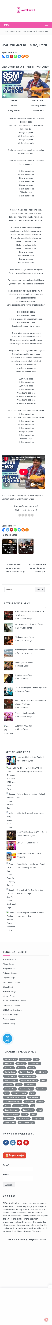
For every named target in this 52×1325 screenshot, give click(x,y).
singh (25, 1114)
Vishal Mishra (10, 1123)
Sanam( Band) (9, 1024)
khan (6, 1093)
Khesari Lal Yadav (19, 1093)
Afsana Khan (25, 1059)
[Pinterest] (11, 56)
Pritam (7, 1106)
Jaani (19, 1085)
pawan (40, 1101)
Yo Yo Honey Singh (26, 1123)
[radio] (19, 516)
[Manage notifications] (46, 1320)
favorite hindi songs (27, 1076)
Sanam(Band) (28, 1110)
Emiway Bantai (10, 1076)
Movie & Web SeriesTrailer (14, 1097)
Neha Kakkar (33, 1097)
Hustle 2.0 (8, 1085)
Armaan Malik (34, 1063)
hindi (43, 1080)
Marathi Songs (9, 996)
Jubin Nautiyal (10, 1089)
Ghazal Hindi (8, 987)
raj (33, 1106)
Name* (6, 1165)
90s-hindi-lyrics (10, 1059)
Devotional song (26, 1072)
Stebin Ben (9, 1118)
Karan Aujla (41, 1089)
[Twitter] (7, 56)
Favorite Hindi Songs (11, 982)
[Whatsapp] (15, 56)
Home (6, 31)
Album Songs (8, 964)
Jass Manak (29, 1085)
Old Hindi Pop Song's (12, 1101)
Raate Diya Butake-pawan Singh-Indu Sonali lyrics (38, 568)
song (33, 1114)
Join (7, 1040)
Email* (6, 1174)
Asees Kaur (9, 1068)
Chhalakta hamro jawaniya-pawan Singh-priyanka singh (15, 568)
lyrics (32, 1093)
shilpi (40, 1110)
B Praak (31, 1068)
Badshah (21, 1068)
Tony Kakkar (38, 1118)
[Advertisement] (26, 1272)
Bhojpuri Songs (15, 31)
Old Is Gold (29, 1101)
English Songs (9, 978)
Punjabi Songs (9, 1019)
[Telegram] (19, 56)
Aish (36, 1059)
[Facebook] (3, 56)
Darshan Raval (10, 1072)
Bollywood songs (10, 973)
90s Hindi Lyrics (9, 959)
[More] (27, 56)
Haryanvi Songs (9, 991)
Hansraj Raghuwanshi (29, 1080)
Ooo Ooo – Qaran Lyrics (27, 843)
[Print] (23, 56)
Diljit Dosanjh (41, 1072)
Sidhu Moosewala (11, 1114)
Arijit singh (21, 1063)
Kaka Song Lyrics (26, 1089)
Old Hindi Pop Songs (11, 1005)
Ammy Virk (9, 1063)
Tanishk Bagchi (23, 1118)
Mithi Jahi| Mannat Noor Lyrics (30, 813)
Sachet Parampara (11, 1110)
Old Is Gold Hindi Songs (12, 1010)
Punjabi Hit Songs (10, 1014)
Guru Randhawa (10, 1080)
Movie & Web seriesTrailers (14, 1001)
